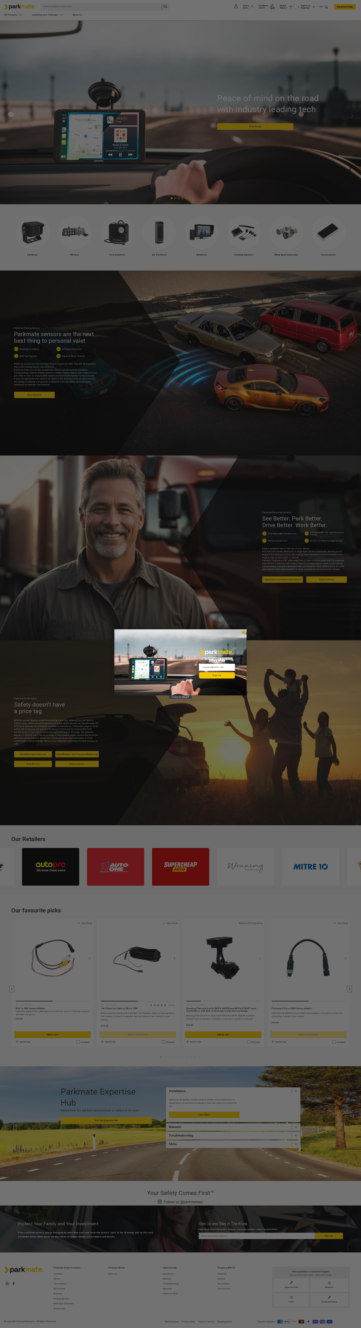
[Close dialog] (243, 632)
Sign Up (217, 675)
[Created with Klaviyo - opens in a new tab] (180, 697)
